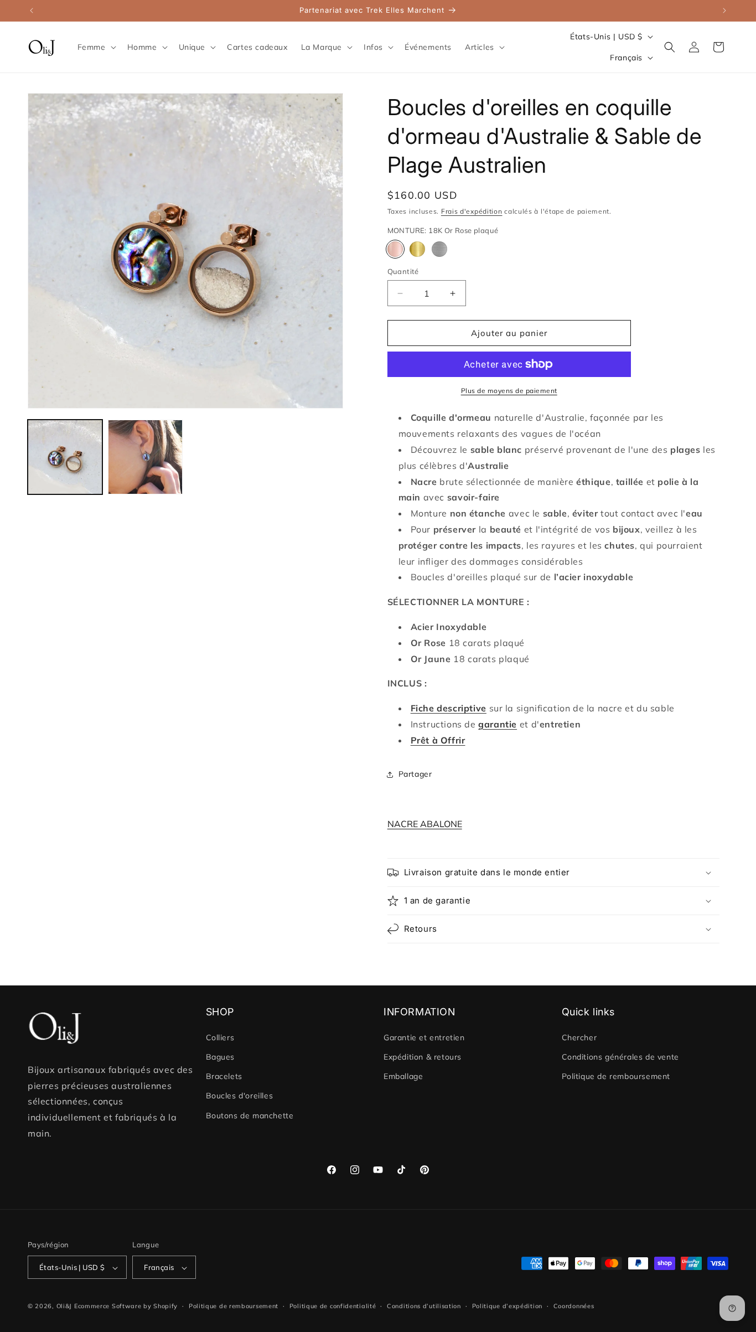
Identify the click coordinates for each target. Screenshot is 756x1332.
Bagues (220, 1057)
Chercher (579, 1037)
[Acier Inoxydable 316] (439, 249)
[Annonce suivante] (724, 10)
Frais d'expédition (472, 211)
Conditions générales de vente (620, 1057)
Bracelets (224, 1077)
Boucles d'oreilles (239, 1096)
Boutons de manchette (250, 1116)
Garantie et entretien (424, 1037)
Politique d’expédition (507, 1306)
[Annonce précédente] (31, 10)
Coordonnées (573, 1306)
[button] (96, 47)
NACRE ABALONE (424, 823)
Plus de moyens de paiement (509, 390)
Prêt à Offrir (438, 740)
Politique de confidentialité (332, 1306)
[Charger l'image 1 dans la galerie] (65, 457)
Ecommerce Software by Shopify (126, 1306)
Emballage (403, 1077)
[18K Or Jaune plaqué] (417, 249)
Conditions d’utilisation (424, 1306)
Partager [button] (415, 774)
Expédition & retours (423, 1057)
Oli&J (64, 1306)
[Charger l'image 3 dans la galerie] (145, 457)
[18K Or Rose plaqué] (395, 249)
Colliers (220, 1037)
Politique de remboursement (616, 1077)
